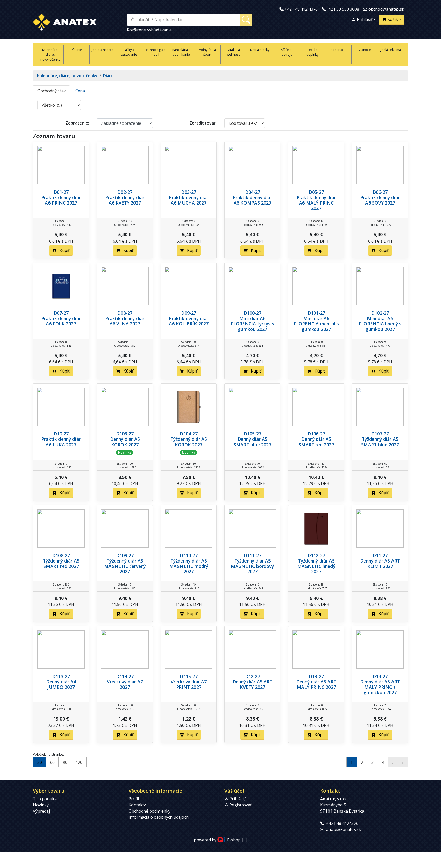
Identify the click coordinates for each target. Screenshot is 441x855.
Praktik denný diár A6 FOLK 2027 (61, 321)
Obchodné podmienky (149, 811)
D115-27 (189, 676)
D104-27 (189, 434)
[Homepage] (65, 21)
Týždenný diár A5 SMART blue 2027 (380, 441)
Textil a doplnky (312, 52)
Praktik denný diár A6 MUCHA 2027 (188, 200)
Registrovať (240, 805)
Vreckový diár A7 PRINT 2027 (189, 684)
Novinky (41, 805)
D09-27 (188, 313)
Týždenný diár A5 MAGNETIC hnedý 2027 (316, 566)
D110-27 (189, 555)
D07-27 (61, 313)
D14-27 (380, 676)
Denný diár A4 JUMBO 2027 (61, 684)
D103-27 (125, 434)
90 (65, 762)
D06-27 (380, 192)
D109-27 (125, 555)
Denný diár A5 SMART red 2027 (316, 441)
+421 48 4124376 (342, 823)
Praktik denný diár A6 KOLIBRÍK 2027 (189, 321)
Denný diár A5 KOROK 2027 (125, 441)
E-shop (234, 840)
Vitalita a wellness (233, 52)
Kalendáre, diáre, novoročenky (50, 54)
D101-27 (316, 313)
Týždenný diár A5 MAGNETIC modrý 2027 (188, 566)
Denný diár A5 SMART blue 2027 (252, 441)
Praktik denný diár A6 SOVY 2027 (380, 200)
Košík (392, 19)
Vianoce (365, 49)
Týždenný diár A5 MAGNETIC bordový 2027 (252, 566)
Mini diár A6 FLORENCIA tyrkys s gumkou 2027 (252, 323)
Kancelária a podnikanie (181, 52)
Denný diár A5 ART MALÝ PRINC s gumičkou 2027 (380, 687)
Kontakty (137, 805)
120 (79, 762)
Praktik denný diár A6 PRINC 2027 (61, 200)
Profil (134, 799)
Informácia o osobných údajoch (159, 817)
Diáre (108, 75)
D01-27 (61, 192)
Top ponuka (45, 799)
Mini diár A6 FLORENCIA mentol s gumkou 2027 (316, 323)
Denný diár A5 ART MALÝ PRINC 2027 (316, 684)
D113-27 (61, 676)
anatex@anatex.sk (343, 829)
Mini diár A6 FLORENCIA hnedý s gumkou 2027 (380, 323)
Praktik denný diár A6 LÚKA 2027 (61, 441)
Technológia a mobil (155, 52)
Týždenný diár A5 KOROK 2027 (188, 441)
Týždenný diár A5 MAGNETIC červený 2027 (125, 566)
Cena (80, 91)
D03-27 (188, 192)
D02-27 (124, 192)
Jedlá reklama (391, 49)
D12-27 (252, 676)
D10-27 (61, 434)
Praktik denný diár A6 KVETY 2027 (124, 200)
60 (52, 762)
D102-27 (380, 313)
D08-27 (124, 313)
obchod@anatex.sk (386, 9)
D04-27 (252, 192)
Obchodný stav (51, 91)
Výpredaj (41, 811)
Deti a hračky (260, 49)
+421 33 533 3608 (342, 9)
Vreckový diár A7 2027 (125, 684)
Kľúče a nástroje (286, 52)
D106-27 (316, 434)
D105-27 (252, 434)
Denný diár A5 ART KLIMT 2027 (380, 563)
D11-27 (380, 555)
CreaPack (338, 49)
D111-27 (252, 555)
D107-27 (380, 434)
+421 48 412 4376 (301, 9)
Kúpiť (63, 250)
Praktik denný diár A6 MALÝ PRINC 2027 (316, 202)
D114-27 (125, 676)
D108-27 (61, 555)
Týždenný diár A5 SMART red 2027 (61, 563)
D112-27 (316, 555)
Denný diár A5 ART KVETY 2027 (252, 684)
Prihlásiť (364, 19)
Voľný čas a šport (207, 52)
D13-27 (316, 676)
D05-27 (316, 192)
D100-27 (252, 313)
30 (39, 762)
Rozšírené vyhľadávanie (149, 30)
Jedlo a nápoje (103, 49)
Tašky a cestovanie (128, 52)
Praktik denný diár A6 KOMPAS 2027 (252, 200)
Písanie (76, 49)
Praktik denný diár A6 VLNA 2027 (124, 321)
